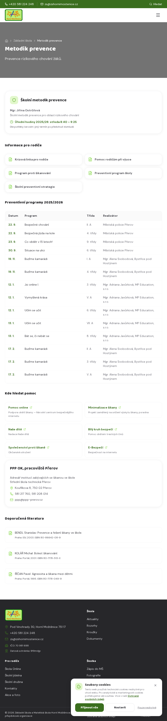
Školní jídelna (13, 675)
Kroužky (92, 632)
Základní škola (22, 40)
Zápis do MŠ (95, 669)
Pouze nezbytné (147, 707)
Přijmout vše (89, 707)
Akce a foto (12, 695)
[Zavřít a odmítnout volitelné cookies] (155, 685)
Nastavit (120, 707)
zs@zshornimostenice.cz (26, 639)
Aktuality (93, 619)
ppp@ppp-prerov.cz (29, 499)
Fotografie (94, 675)
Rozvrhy (92, 625)
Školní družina (14, 682)
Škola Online (13, 669)
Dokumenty (94, 638)
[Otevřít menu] (158, 15)
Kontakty (11, 688)
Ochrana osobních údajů (101, 716)
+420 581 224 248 (22, 633)
